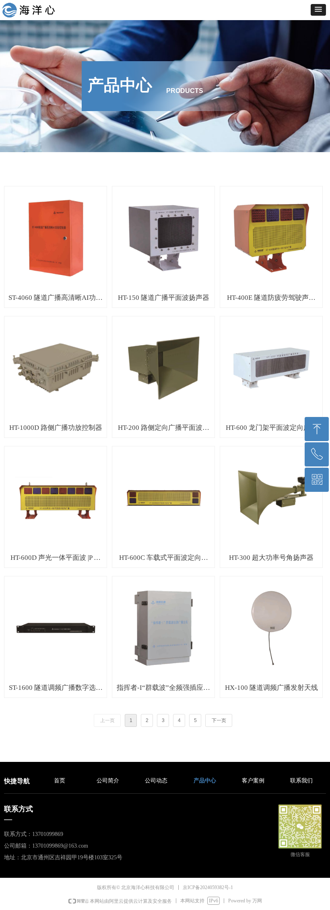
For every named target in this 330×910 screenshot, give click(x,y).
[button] (318, 10)
